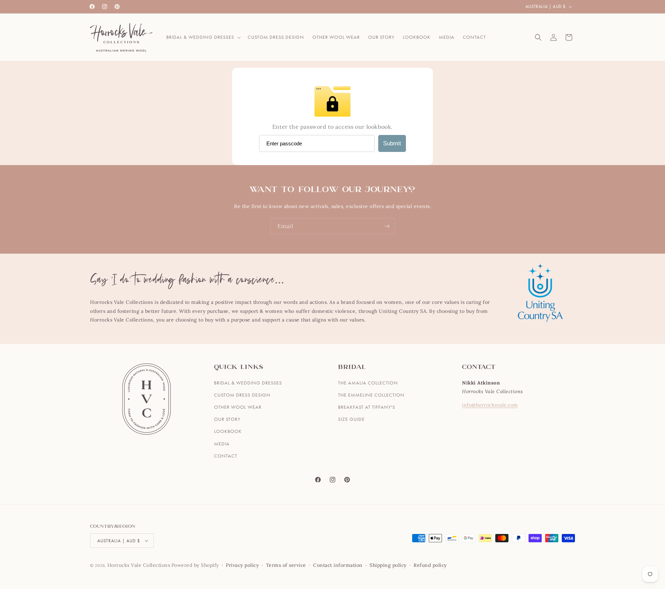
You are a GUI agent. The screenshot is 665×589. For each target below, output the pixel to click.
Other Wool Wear (237, 407)
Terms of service (286, 565)
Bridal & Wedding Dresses (248, 383)
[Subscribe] (386, 226)
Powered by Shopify (195, 565)
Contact (225, 456)
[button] (202, 37)
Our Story (227, 419)
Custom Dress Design (242, 395)
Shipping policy (388, 565)
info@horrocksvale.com (490, 405)
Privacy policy (242, 565)
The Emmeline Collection (371, 395)
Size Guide (351, 419)
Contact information (338, 565)
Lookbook (228, 431)
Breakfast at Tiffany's (366, 407)
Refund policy (430, 565)
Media (222, 444)
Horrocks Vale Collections (138, 565)
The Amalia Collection (368, 383)
